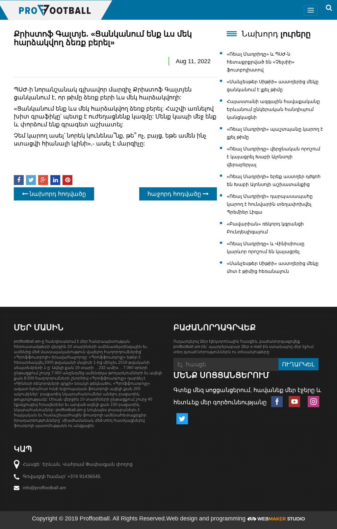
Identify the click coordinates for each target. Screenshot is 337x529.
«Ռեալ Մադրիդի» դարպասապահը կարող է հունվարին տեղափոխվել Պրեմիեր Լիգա (270, 204)
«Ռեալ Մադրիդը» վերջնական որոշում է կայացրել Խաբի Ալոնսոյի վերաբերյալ (273, 156)
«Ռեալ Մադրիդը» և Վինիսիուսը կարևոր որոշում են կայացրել (265, 247)
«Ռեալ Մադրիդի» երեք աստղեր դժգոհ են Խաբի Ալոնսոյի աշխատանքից (274, 180)
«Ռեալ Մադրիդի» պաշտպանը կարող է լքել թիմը (275, 133)
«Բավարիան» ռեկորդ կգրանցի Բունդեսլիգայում (265, 227)
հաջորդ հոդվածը (175, 194)
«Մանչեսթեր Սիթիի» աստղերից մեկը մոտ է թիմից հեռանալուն (273, 267)
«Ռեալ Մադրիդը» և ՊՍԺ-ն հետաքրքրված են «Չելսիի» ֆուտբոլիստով (261, 61)
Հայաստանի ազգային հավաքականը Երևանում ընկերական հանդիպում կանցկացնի (273, 109)
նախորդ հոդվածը (57, 194)
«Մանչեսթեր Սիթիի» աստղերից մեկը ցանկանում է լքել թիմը (273, 85)
